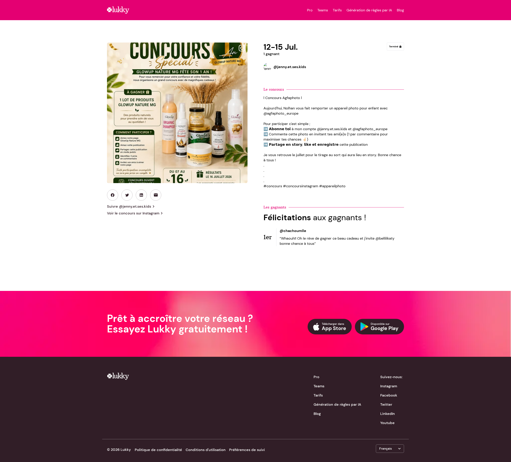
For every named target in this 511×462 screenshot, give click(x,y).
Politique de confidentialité (158, 449)
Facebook (388, 395)
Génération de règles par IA (369, 10)
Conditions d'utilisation (206, 449)
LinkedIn (387, 413)
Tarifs (337, 10)
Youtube (387, 422)
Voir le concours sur (135, 213)
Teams (322, 10)
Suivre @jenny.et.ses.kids (131, 206)
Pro (310, 10)
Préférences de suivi (247, 449)
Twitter (386, 404)
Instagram (388, 386)
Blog (400, 10)
